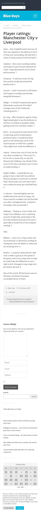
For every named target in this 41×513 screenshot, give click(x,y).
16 (11, 480)
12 (26, 476)
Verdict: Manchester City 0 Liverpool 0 (21, 302)
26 (26, 484)
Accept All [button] (20, 508)
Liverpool (12, 292)
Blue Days (11, 16)
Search (5, 392)
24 (16, 484)
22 (6, 484)
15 (6, 480)
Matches (15, 25)
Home (7, 25)
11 (21, 476)
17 (16, 480)
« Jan (18, 487)
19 (26, 480)
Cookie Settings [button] (8, 508)
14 (35, 476)
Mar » (22, 487)
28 (35, 484)
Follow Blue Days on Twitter (12, 409)
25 (21, 484)
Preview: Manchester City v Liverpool (19, 299)
